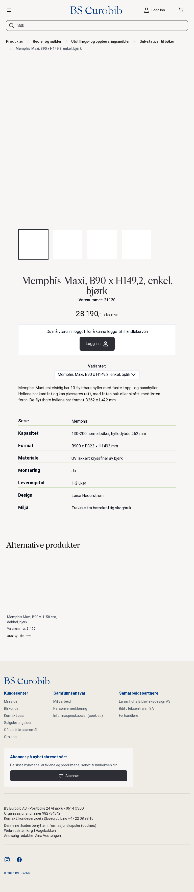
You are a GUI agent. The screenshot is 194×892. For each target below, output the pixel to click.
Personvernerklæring (70, 708)
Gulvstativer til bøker (156, 41)
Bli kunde (11, 708)
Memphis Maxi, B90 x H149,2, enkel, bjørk (49, 49)
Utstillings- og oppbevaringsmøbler (100, 41)
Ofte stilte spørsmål (20, 730)
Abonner (72, 776)
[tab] (33, 244)
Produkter (14, 41)
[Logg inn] (155, 10)
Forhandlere (128, 716)
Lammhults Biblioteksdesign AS (145, 701)
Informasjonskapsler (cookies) (78, 716)
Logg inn (93, 343)
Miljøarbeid (62, 701)
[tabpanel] (97, 146)
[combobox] (97, 25)
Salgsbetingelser (18, 723)
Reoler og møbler (47, 41)
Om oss (10, 737)
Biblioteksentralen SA (136, 708)
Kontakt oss (14, 716)
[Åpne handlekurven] (182, 10)
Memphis (79, 421)
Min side (10, 701)
